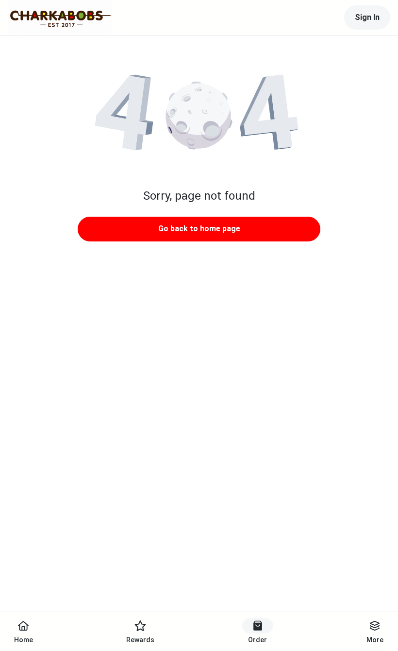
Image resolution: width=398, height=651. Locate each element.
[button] (199, 116)
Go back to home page (199, 228)
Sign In (367, 17)
